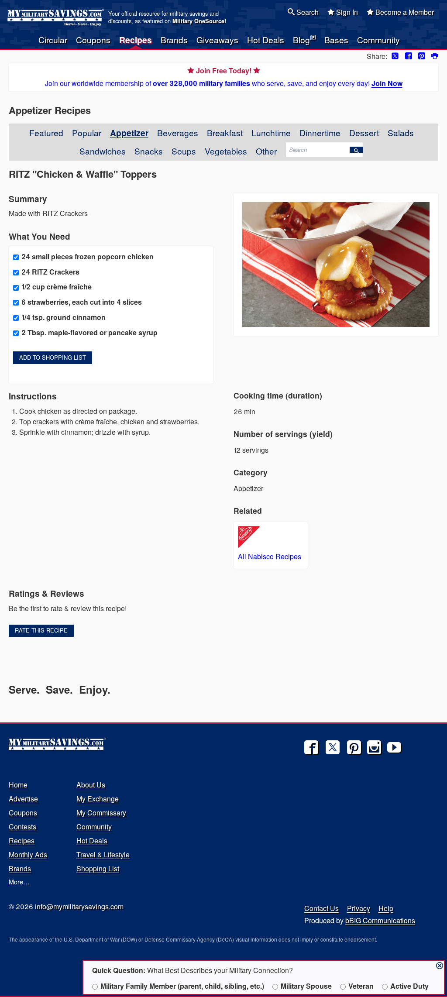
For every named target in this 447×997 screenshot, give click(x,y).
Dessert (364, 132)
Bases (336, 39)
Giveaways (217, 39)
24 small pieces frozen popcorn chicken (87, 256)
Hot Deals (265, 39)
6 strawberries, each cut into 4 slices (81, 302)
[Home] (57, 17)
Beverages (177, 132)
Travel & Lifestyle (103, 854)
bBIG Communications (380, 920)
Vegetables (226, 151)
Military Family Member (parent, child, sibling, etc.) (182, 986)
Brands (174, 39)
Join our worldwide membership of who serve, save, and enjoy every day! (223, 76)
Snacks (148, 151)
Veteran (361, 986)
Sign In (346, 12)
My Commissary (101, 813)
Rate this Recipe (41, 630)
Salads (401, 132)
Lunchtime (271, 132)
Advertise (23, 799)
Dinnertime (319, 132)
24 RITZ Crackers (50, 272)
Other (266, 151)
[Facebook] (311, 747)
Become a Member (404, 12)
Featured (46, 132)
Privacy (358, 908)
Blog (301, 39)
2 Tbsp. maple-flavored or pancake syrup (89, 332)
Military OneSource (198, 21)
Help (385, 908)
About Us (90, 785)
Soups (184, 151)
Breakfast (225, 132)
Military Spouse (306, 986)
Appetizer (129, 133)
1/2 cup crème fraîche (56, 287)
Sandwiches (102, 151)
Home (18, 785)
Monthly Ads (28, 854)
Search (307, 12)
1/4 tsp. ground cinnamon (63, 317)
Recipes (135, 40)
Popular (86, 132)
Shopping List (97, 868)
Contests (22, 827)
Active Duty (409, 986)
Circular (52, 39)
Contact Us (321, 908)
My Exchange (97, 799)
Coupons (93, 39)
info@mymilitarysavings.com (79, 906)
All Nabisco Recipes (269, 556)
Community (378, 39)
